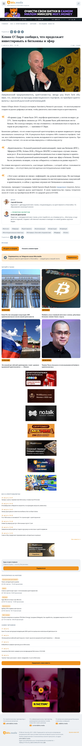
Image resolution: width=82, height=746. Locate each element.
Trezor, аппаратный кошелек (10, 582)
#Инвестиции (52, 229)
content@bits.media (38, 725)
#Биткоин (6, 229)
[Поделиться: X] (18, 31)
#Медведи (57, 232)
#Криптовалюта (27, 229)
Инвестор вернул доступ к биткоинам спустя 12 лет (17, 523)
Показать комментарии (30, 249)
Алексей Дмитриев (18, 215)
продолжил (61, 187)
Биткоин (46, 310)
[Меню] (4, 3)
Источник (5, 243)
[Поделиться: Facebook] (15, 31)
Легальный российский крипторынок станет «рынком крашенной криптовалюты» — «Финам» (20, 366)
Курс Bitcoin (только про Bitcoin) (11, 600)
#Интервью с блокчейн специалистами (39, 232)
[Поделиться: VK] (11, 31)
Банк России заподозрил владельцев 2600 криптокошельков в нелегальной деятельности (18, 316)
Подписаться (41, 568)
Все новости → (75, 539)
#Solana (65, 232)
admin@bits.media (11, 723)
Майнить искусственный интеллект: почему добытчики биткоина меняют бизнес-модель (61, 316)
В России (5, 310)
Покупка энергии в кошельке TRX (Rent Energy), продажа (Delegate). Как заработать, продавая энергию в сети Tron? (37, 617)
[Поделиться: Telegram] (22, 31)
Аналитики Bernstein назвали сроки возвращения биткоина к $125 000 (23, 651)
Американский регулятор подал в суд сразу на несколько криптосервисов (24, 529)
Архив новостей (74, 732)
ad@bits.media (63, 723)
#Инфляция (63, 229)
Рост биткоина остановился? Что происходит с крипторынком (21, 517)
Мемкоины (47, 360)
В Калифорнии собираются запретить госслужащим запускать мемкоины (24, 505)
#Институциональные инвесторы (13, 232)
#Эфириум (15, 229)
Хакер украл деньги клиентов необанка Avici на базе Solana (20, 511)
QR (44, 742)
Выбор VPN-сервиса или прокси (11, 608)
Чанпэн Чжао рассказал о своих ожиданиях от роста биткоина (21, 658)
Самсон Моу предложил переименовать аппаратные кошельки (21, 535)
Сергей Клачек (16, 202)
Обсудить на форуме (10, 249)
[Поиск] (78, 4)
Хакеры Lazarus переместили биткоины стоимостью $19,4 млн (21, 500)
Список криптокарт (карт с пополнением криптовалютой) (20, 591)
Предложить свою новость (41, 663)
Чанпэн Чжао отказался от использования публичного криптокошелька (60, 366)
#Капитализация (40, 229)
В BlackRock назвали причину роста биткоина (16, 644)
